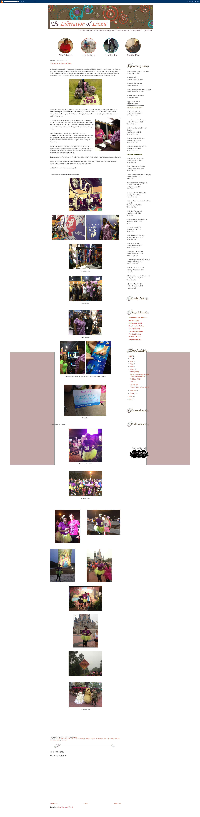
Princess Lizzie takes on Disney (61, 63)
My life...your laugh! (135, 323)
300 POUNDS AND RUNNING (138, 318)
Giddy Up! (133, 382)
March (132, 369)
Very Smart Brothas (135, 339)
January (133, 393)
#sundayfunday (134, 371)
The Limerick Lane (135, 334)
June (132, 361)
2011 (130, 399)
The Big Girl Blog (134, 328)
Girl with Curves (134, 320)
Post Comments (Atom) (65, 807)
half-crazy (99, 738)
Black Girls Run (64, 738)
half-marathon (109, 738)
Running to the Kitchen (136, 326)
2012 (130, 396)
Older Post (117, 803)
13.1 (57, 738)
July (131, 358)
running (64, 740)
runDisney (56, 740)
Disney (93, 738)
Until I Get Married (135, 337)
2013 (130, 356)
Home (86, 803)
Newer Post (53, 803)
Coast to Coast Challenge (80, 738)
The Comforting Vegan (136, 331)
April (131, 366)
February (133, 390)
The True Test (134, 384)
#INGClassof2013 (135, 379)
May (131, 364)
